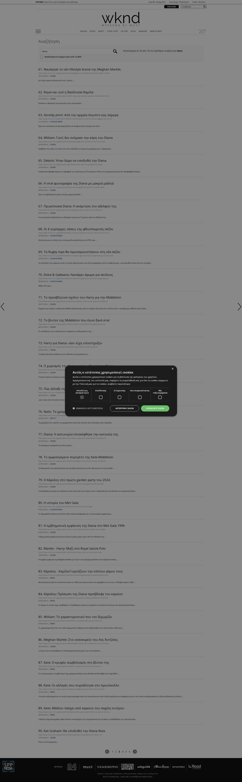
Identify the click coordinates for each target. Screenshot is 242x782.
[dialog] (121, 391)
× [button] (172, 369)
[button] (88, 408)
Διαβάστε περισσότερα (119, 383)
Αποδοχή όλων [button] (155, 408)
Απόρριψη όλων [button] (125, 408)
